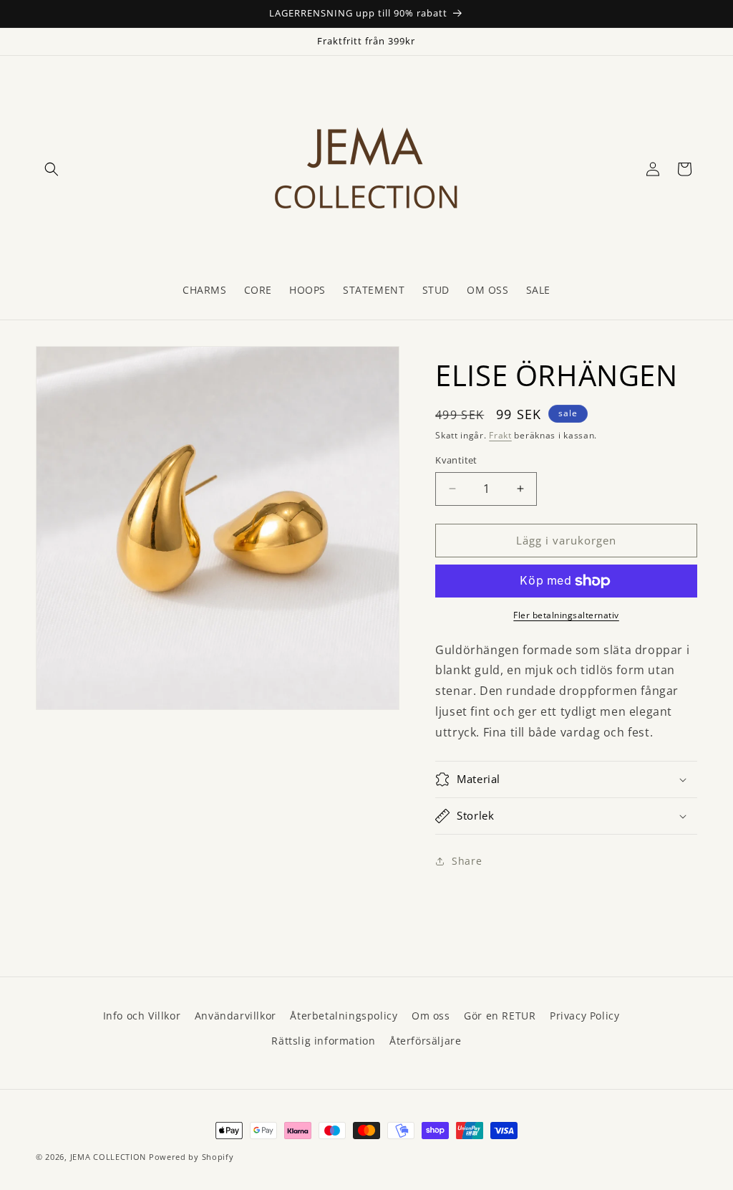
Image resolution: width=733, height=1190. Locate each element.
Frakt (500, 435)
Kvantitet (456, 460)
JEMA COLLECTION (108, 1156)
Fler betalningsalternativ (566, 615)
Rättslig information (323, 1040)
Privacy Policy (584, 1015)
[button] (51, 169)
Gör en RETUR (499, 1015)
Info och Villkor (142, 1015)
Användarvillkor (235, 1015)
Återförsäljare (425, 1040)
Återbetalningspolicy (343, 1015)
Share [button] (467, 861)
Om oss (431, 1015)
